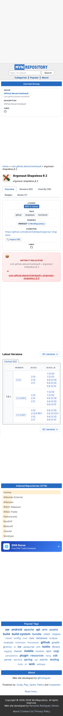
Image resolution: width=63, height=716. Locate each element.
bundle (37, 634)
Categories (21, 77)
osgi (56, 651)
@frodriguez (44, 678)
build (6, 634)
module (40, 651)
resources (37, 655)
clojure (56, 634)
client (47, 634)
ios (20, 646)
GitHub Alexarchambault (16, 93)
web (32, 664)
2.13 (33, 376)
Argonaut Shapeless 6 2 (30, 175)
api (38, 629)
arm (45, 629)
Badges (8, 195)
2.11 (33, 383)
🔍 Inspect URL (14, 239)
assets (53, 629)
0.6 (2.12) (52, 383)
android (17, 629)
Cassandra (54, 684)
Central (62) (10, 361)
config (17, 638)
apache (29, 629)
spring (28, 659)
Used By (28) (44, 189)
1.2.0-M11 (21, 415)
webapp (41, 664)
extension (20, 642)
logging (8, 651)
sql (36, 659)
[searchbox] (24, 73)
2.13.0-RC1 (36, 413)
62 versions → (50, 354)
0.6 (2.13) (52, 380)
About (45, 77)
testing (54, 659)
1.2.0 (18, 380)
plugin (24, 655)
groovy (8, 646)
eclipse (53, 638)
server (8, 659)
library (56, 646)
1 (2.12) (50, 376)
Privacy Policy (42, 711)
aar (7, 629)
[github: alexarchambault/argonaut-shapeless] (31, 247)
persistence (11, 655)
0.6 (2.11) (51, 386)
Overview (9, 189)
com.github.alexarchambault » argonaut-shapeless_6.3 (31, 277)
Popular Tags (31, 623)
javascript (29, 646)
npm (49, 651)
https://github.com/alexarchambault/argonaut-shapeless (31, 233)
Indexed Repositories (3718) (31, 485)
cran (25, 638)
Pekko (40, 684)
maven (18, 651)
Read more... (31, 691)
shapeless (29, 215)
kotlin (46, 646)
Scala (19, 684)
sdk (55, 655)
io (15, 646)
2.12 (33, 380)
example (9, 642)
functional (42, 215)
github (18, 215)
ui (26, 664)
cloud (8, 638)
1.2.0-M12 (21, 398)
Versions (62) (26, 189)
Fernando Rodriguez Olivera (44, 705)
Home (5, 166)
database (42, 638)
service (18, 659)
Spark (33, 684)
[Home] (31, 69)
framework (33, 642)
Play (26, 684)
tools (20, 664)
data (32, 638)
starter (44, 659)
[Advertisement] (31, 31)
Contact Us (27, 711)
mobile (29, 651)
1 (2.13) (50, 373)
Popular (34, 77)
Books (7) (22, 195)
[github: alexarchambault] (5, 111)
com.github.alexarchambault (26, 166)
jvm (38, 646)
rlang (49, 655)
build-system (21, 634)
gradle (55, 642)
